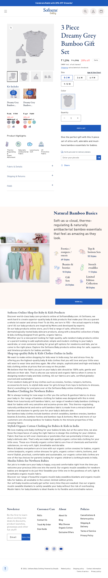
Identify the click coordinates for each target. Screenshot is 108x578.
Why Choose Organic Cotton (66, 526)
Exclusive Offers (66, 532)
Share (67, 165)
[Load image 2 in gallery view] (24, 76)
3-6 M (80, 77)
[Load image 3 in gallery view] (36, 76)
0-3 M (67, 77)
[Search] (85, 11)
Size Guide (42, 529)
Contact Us (42, 520)
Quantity (64, 112)
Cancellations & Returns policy (87, 517)
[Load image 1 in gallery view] (12, 76)
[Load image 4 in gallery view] (48, 76)
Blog (61, 520)
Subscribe (26, 537)
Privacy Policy (86, 535)
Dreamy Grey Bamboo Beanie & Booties (13, 104)
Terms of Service (88, 531)
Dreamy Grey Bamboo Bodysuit (29, 104)
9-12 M (67, 84)
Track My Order (44, 524)
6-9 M (92, 77)
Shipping (64, 67)
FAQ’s (39, 515)
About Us (63, 515)
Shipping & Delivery (85, 525)
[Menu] (6, 11)
